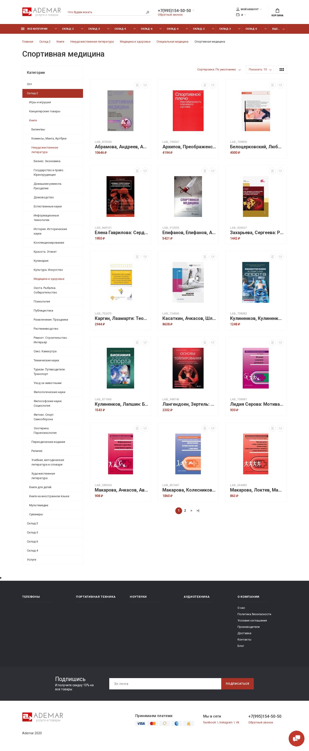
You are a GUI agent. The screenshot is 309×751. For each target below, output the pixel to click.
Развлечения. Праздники (51, 319)
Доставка (244, 633)
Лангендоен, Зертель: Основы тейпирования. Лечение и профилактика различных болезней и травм (189, 404)
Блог (241, 646)
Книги (33, 120)
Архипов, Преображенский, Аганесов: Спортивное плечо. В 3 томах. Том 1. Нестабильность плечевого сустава (189, 146)
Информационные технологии (46, 218)
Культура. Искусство (48, 269)
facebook (209, 722)
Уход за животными (48, 383)
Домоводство (44, 197)
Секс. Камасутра (45, 351)
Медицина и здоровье (49, 279)
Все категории (37, 28)
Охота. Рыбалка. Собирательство (45, 290)
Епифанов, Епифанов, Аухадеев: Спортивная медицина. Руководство (189, 232)
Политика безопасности (254, 614)
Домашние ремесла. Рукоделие (48, 186)
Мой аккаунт (250, 9)
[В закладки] (145, 85)
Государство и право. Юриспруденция (49, 172)
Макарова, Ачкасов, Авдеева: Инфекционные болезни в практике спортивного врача (122, 490)
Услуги (31, 559)
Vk (237, 722)
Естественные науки (48, 206)
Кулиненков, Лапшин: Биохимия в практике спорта (122, 404)
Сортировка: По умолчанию (216, 69)
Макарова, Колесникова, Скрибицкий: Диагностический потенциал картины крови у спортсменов (189, 490)
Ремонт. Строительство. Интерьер (51, 340)
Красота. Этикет (45, 251)
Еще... (276, 28)
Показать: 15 (258, 69)
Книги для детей (40, 487)
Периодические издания (48, 442)
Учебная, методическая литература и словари (47, 462)
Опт (29, 84)
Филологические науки (49, 392)
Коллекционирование (49, 242)
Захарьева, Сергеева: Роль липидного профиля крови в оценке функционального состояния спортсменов (257, 232)
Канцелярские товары (44, 111)
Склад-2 (68, 28)
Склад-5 (120, 28)
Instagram (226, 722)
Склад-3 (94, 28)
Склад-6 (146, 28)
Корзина (277, 15)
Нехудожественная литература (44, 150)
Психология (42, 301)
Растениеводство (46, 328)
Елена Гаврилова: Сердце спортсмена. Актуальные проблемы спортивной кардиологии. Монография (122, 232)
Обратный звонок (170, 14)
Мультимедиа (38, 505)
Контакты (244, 639)
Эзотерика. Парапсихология (45, 430)
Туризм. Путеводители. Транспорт (49, 372)
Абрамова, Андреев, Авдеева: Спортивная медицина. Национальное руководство (122, 146)
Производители (249, 627)
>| (198, 511)
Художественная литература (43, 476)
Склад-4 (172, 28)
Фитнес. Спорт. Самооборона (44, 417)
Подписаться (237, 683)
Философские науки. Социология (48, 403)
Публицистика (43, 310)
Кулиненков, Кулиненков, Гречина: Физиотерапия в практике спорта (257, 318)
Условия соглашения (252, 620)
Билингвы (38, 129)
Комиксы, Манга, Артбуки (49, 138)
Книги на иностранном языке (49, 496)
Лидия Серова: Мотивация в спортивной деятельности (257, 404)
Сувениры (36, 514)
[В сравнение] (137, 85)
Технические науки (46, 360)
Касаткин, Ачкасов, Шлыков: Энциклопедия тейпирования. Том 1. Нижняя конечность (189, 318)
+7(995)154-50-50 (174, 10)
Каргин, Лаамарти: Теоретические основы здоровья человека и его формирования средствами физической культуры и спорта (122, 318)
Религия (36, 451)
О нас (241, 607)
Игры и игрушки (40, 102)
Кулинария (41, 260)
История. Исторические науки (50, 231)
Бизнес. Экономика (47, 161)
